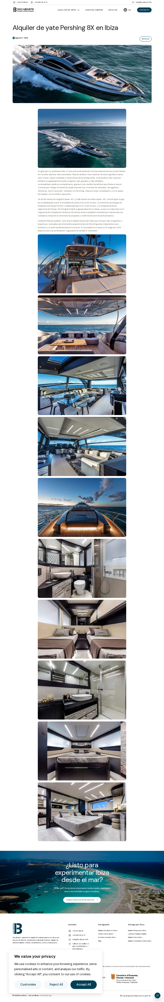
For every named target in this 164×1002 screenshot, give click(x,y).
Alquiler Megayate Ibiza (137, 930)
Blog (99, 941)
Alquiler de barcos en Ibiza (107, 930)
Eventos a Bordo (94, 10)
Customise (28, 984)
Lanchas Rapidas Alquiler (137, 934)
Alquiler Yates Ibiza (135, 937)
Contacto (144, 10)
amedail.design (46, 995)
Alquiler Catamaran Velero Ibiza (139, 941)
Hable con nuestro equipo (80, 900)
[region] (55, 971)
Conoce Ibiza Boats (105, 934)
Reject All (56, 984)
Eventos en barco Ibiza (107, 937)
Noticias (112, 10)
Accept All (83, 984)
